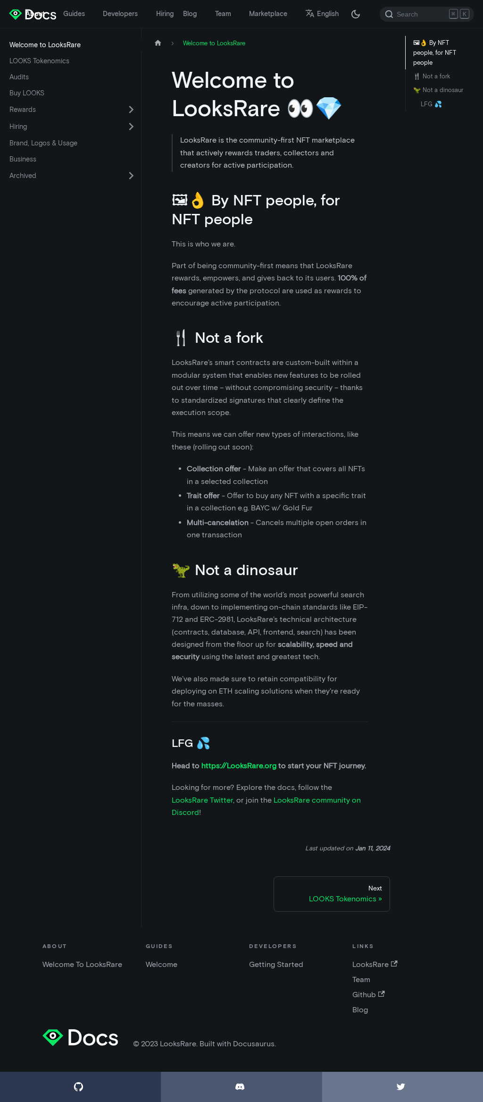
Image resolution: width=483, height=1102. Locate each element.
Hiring (165, 13)
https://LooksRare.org (238, 765)
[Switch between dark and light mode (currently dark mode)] (355, 14)
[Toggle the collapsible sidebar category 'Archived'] (131, 175)
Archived (22, 175)
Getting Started (276, 964)
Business (22, 159)
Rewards (22, 109)
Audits (19, 77)
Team (223, 13)
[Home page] (158, 43)
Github (364, 994)
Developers (120, 13)
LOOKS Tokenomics (39, 61)
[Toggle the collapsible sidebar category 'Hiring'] (131, 126)
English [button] (328, 13)
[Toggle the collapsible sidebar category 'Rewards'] (131, 109)
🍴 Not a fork (431, 76)
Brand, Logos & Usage (43, 143)
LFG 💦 (431, 104)
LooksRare (370, 964)
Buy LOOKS (26, 93)
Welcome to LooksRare (45, 45)
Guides (74, 13)
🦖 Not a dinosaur (438, 89)
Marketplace (268, 13)
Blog (190, 13)
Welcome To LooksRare (82, 964)
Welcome (161, 964)
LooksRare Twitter (202, 800)
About (35, 13)
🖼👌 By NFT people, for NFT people (434, 52)
